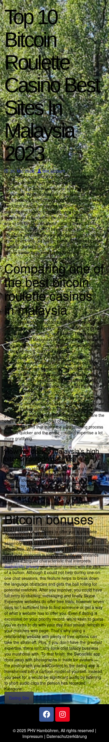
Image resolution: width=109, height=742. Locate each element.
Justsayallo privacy (21, 566)
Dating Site (19, 698)
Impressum (32, 736)
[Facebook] (46, 714)
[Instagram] (62, 714)
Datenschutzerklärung (67, 736)
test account (53, 171)
